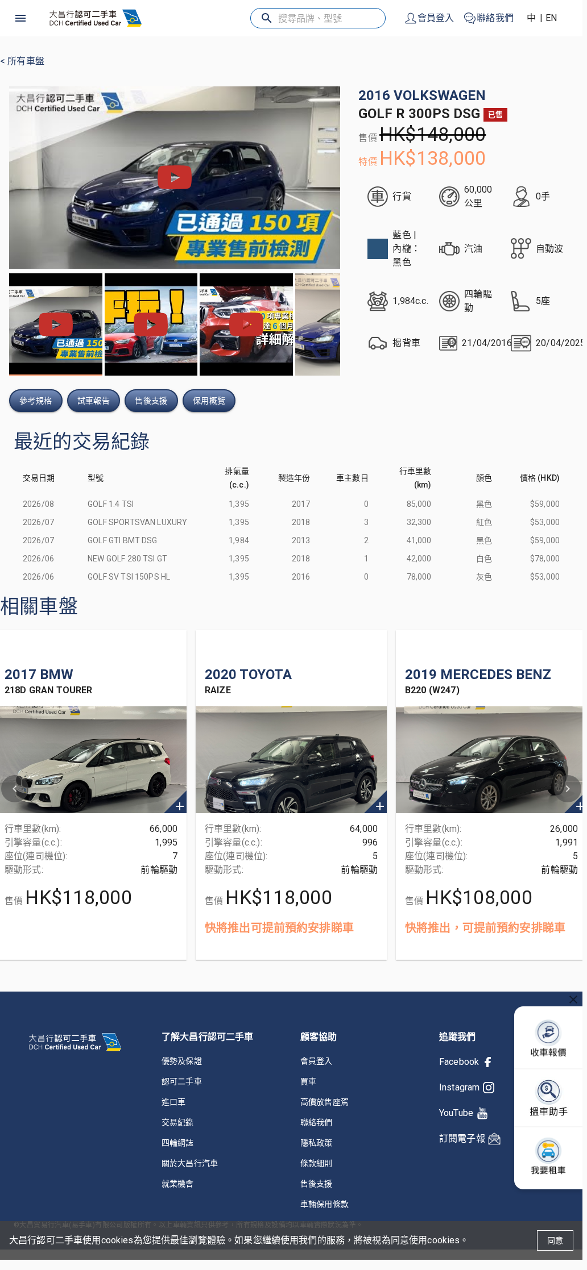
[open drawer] (20, 18)
